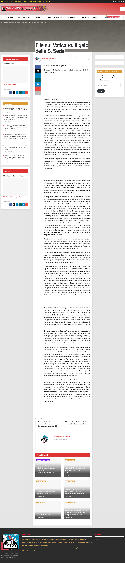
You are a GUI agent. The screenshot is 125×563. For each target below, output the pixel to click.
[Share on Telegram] (38, 84)
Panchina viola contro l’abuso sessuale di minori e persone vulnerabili (42, 542)
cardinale (24, 22)
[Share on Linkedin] (38, 75)
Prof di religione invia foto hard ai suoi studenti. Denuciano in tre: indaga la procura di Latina (76, 512)
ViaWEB (15, 1)
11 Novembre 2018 (41, 496)
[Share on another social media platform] (38, 93)
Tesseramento (8, 63)
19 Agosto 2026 (8, 151)
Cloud (10, 1)
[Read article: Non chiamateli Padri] (48, 510)
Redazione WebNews (48, 58)
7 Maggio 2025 (68, 475)
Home (12, 17)
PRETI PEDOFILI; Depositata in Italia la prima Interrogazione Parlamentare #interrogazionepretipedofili (47, 469)
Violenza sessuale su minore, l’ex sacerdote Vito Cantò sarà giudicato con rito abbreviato (76, 491)
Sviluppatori (40, 1)
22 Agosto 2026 (8, 112)
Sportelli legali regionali (84, 542)
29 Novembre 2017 (41, 475)
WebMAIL (20, 1)
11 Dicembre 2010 (62, 58)
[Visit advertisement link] (85, 9)
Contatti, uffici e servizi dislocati (31, 539)
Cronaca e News (69, 460)
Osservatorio (71, 17)
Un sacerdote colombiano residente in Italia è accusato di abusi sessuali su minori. (15, 147)
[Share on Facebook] (38, 67)
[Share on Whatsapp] (38, 80)
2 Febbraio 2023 (69, 517)
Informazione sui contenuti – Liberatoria (33, 551)
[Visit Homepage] (25, 9)
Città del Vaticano (74, 58)
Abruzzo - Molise (70, 481)
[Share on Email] (38, 89)
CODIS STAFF (32, 1)
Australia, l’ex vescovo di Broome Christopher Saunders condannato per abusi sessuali (15, 157)
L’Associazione (24, 17)
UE (49, 1)
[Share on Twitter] (38, 71)
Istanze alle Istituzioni (43, 460)
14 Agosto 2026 (8, 161)
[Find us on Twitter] (105, 1)
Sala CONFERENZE (69, 542)
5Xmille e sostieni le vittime (13, 176)
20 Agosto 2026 (8, 142)
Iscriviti (101, 91)
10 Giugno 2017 (69, 496)
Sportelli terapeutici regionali (30, 545)
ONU (46, 1)
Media (95, 17)
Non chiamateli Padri (43, 514)
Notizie (85, 17)
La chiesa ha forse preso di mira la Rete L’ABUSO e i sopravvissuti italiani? (15, 109)
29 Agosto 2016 (40, 517)
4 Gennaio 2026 (7, 89)
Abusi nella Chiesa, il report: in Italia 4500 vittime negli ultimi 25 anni (75, 470)
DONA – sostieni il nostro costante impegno (54, 539)
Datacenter (4, 1)
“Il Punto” (39, 17)
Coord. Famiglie (54, 17)
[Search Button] (123, 9)
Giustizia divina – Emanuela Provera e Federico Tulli (46, 492)
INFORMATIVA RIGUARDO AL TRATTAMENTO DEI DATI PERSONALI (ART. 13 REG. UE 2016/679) (49, 548)
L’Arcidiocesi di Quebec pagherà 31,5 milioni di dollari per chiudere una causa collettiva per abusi (15, 127)
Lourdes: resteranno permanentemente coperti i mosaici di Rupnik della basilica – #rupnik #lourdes (15, 117)
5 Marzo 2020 (6, 201)
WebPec (26, 1)
